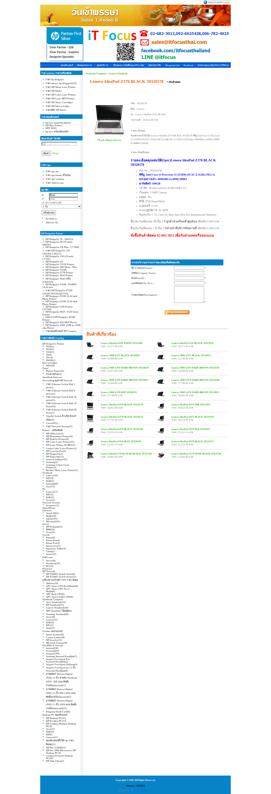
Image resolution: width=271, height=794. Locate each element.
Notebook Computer (96, 73)
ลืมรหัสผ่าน (51, 219)
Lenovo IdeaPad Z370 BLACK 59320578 (122, 404)
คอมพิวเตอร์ (67, 65)
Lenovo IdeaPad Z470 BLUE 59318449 (121, 441)
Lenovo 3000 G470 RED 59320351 (119, 392)
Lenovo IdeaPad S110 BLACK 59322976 (192, 343)
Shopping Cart (172, 65)
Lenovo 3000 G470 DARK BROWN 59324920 (125, 367)
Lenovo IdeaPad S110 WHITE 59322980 (121, 343)
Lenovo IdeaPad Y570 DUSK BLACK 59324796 (196, 453)
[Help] (55, 153)
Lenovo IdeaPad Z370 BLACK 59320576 (122, 417)
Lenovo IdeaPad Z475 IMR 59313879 (190, 404)
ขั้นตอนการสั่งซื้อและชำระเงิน (128, 65)
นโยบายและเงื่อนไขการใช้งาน (213, 65)
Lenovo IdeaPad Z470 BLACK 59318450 (122, 429)
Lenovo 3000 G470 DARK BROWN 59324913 (195, 392)
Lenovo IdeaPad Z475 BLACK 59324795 (192, 417)
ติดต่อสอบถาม (84, 65)
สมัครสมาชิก (154, 65)
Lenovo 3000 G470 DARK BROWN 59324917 (125, 380)
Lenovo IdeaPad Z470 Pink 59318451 (190, 429)
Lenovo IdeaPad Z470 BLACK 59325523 (192, 441)
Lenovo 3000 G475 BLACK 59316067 (120, 355)
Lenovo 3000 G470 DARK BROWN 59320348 (195, 380)
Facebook (188, 65)
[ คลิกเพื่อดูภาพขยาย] (109, 140)
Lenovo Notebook (118, 73)
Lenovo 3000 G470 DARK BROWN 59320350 (195, 367)
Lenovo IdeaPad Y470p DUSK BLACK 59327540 (126, 453)
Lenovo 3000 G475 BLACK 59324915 (191, 355)
